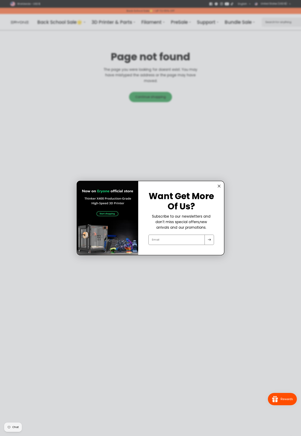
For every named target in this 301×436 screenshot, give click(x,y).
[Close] (219, 186)
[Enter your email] (209, 240)
